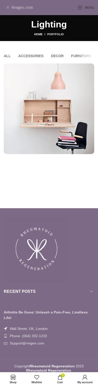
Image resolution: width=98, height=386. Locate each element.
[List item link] (49, 336)
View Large (89, 67)
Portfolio (55, 34)
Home (38, 34)
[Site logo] (21, 7)
